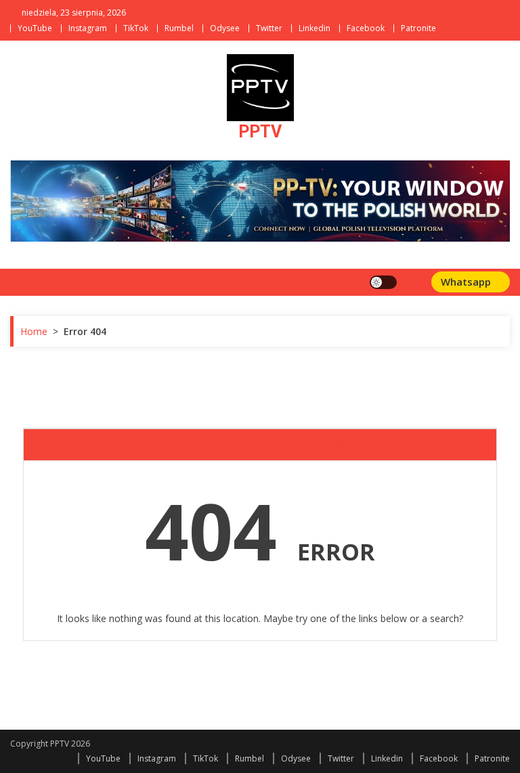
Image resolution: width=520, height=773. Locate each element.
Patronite (418, 28)
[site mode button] (383, 282)
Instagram (87, 28)
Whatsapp (467, 281)
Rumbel (179, 28)
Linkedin (314, 28)
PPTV (260, 131)
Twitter (269, 28)
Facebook (366, 28)
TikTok (135, 28)
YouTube (35, 28)
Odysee (225, 28)
